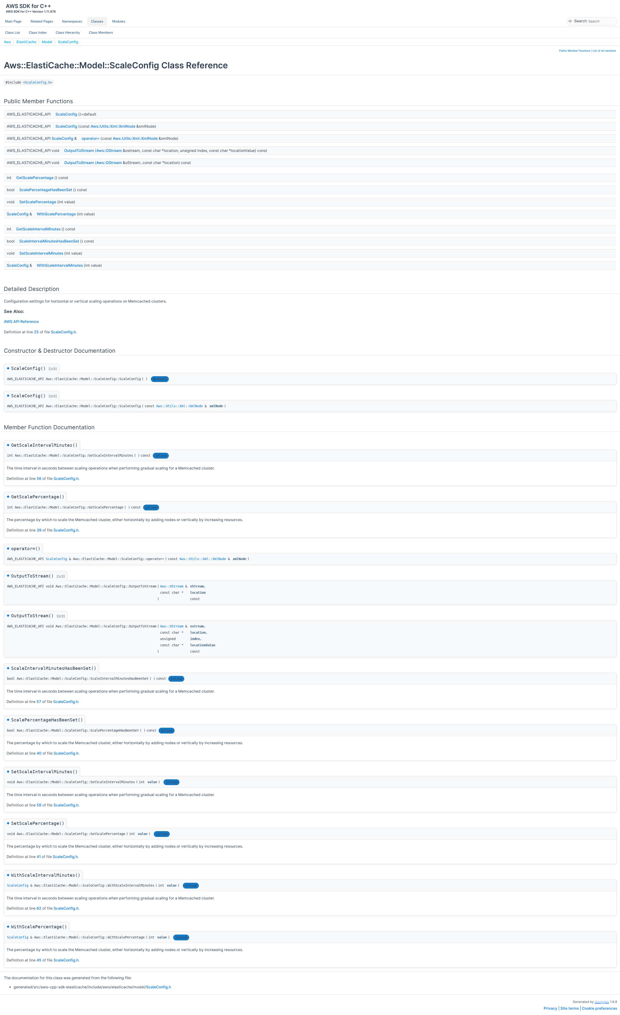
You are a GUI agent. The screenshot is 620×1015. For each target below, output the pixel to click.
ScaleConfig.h (37, 82)
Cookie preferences (599, 1008)
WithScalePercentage (56, 214)
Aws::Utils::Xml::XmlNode (113, 126)
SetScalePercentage (37, 202)
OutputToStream (79, 150)
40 (39, 753)
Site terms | (571, 1008)
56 (39, 478)
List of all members (604, 50)
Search (580, 20)
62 (39, 908)
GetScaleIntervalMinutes (38, 229)
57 (39, 701)
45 (39, 960)
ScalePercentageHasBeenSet (45, 189)
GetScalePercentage (35, 177)
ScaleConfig (68, 42)
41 (39, 856)
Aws (7, 42)
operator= (91, 138)
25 (36, 332)
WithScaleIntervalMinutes (60, 265)
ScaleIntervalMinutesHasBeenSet (49, 241)
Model (47, 42)
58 (39, 805)
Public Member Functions (574, 50)
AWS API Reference (21, 321)
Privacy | (552, 1008)
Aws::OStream (109, 150)
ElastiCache (26, 42)
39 (39, 530)
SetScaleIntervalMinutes (41, 253)
